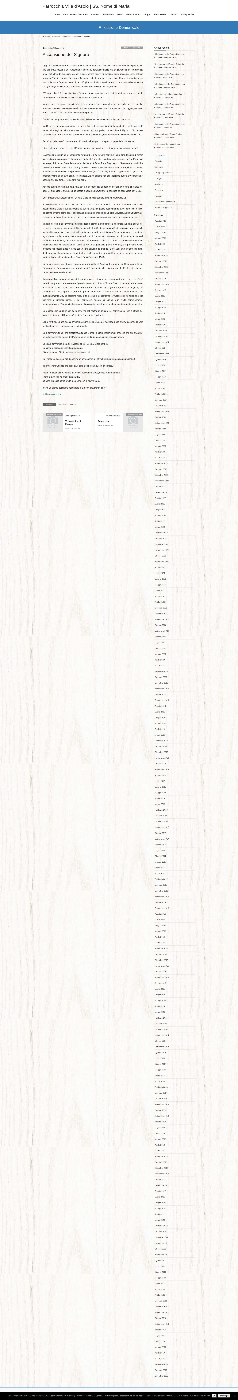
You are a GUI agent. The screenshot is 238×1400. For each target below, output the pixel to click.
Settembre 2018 (162, 769)
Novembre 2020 (162, 619)
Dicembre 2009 (161, 1376)
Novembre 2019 (162, 689)
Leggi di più (224, 1396)
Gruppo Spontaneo (163, 173)
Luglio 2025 (160, 296)
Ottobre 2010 (160, 1318)
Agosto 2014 (160, 1052)
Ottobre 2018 (160, 764)
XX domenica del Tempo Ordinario (169, 64)
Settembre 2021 (162, 561)
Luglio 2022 (160, 504)
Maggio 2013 (160, 1139)
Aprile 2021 (160, 590)
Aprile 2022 (160, 521)
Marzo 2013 (160, 1151)
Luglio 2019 (160, 712)
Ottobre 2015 (160, 972)
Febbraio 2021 (161, 602)
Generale (159, 167)
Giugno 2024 (160, 371)
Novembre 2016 (162, 897)
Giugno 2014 (160, 1064)
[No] (234, 1396)
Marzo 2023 (160, 457)
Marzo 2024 (160, 388)
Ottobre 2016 (160, 902)
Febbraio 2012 (161, 1226)
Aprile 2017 (160, 868)
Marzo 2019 (160, 735)
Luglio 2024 (160, 365)
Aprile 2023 (160, 452)
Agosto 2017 (160, 845)
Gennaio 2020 (161, 677)
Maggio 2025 (160, 307)
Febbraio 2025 (161, 325)
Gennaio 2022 (161, 538)
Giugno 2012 (160, 1203)
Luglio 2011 (160, 1266)
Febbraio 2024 (161, 394)
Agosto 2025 (160, 290)
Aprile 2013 (160, 1145)
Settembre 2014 (162, 1047)
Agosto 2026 (160, 221)
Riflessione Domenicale (132, 48)
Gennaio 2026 (161, 261)
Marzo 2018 (160, 804)
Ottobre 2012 (160, 1179)
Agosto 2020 (160, 637)
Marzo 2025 (160, 319)
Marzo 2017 (160, 873)
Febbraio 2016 (161, 948)
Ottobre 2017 (160, 833)
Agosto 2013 (160, 1122)
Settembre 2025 (162, 284)
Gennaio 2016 (161, 954)
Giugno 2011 (160, 1272)
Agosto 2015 (160, 983)
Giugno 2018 (160, 787)
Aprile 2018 (160, 798)
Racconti (158, 196)
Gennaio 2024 (161, 400)
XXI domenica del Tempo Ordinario (169, 54)
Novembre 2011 (162, 1243)
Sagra (159, 178)
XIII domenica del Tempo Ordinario (169, 134)
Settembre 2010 (162, 1324)
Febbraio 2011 (161, 1295)
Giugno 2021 (160, 579)
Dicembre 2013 (161, 1099)
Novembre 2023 (162, 411)
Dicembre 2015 (161, 960)
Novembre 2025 (162, 273)
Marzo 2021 (160, 596)
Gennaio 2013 (161, 1162)
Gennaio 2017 (161, 885)
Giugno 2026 (160, 232)
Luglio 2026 (160, 227)
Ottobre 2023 (160, 417)
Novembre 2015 (162, 966)
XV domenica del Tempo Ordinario (169, 114)
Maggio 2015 (160, 1000)
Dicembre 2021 (161, 544)
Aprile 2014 (160, 1076)
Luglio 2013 (160, 1127)
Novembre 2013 (162, 1104)
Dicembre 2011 (161, 1237)
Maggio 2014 (160, 1070)
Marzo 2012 (160, 1220)
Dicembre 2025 (161, 267)
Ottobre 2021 (160, 556)
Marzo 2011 (160, 1289)
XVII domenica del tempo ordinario (169, 94)
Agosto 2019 (160, 706)
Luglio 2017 (160, 850)
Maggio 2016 (160, 931)
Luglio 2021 (160, 573)
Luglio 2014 (160, 1058)
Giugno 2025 (160, 302)
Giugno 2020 (160, 648)
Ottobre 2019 (160, 694)
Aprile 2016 (160, 937)
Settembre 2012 (162, 1185)
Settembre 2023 (162, 423)
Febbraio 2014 (161, 1087)
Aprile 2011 (160, 1283)
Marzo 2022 (160, 527)
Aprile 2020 (160, 660)
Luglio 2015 (160, 989)
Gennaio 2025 (161, 330)
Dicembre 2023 (161, 406)
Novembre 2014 (162, 1035)
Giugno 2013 (160, 1133)
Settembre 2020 (162, 631)
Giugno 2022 (160, 509)
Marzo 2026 (160, 250)
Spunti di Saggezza (163, 207)
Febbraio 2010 (161, 1364)
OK (214, 1396)
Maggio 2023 (160, 446)
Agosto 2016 (160, 914)
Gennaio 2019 (161, 746)
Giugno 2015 (160, 995)
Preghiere (159, 190)
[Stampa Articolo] (44, 394)
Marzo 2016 (160, 943)
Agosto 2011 (160, 1260)
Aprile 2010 (160, 1353)
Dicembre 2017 (161, 821)
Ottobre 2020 (160, 625)
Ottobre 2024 (160, 348)
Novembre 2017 (162, 827)
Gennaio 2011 (161, 1301)
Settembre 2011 (162, 1254)
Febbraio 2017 (161, 879)
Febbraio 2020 (161, 671)
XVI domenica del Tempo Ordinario (169, 104)
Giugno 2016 (160, 925)
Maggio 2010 (160, 1347)
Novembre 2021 (162, 550)
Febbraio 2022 (161, 533)
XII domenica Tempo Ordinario (167, 144)
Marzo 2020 (160, 665)
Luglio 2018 (160, 781)
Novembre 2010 (162, 1312)
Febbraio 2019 (161, 741)
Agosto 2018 (160, 775)
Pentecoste (103, 421)
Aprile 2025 (160, 313)
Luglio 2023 (160, 434)
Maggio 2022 (160, 515)
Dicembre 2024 (161, 336)
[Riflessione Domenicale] (53, 419)
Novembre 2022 (162, 481)
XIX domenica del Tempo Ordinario (169, 74)
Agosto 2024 (160, 359)
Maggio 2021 (160, 585)
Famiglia (158, 161)
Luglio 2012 (160, 1197)
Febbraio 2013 (161, 1156)
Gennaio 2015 (161, 1024)
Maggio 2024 (160, 377)
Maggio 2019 (160, 723)
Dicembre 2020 (161, 613)
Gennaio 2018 (161, 816)
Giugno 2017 (160, 856)
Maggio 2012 (160, 1208)
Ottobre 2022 (160, 486)
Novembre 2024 (162, 342)
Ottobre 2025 (160, 279)
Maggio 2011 (160, 1278)
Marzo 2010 (160, 1358)
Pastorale (159, 184)
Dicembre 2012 (161, 1168)
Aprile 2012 (160, 1214)
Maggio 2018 (160, 793)
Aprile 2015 (160, 1006)
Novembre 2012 (162, 1174)
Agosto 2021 (160, 567)
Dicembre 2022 (161, 475)
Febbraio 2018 (161, 810)
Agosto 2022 (160, 498)
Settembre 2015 (162, 977)
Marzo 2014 (160, 1081)
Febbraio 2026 (161, 255)
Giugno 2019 (160, 717)
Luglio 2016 (160, 920)
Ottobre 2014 (160, 1041)
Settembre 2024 (162, 354)
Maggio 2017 (160, 862)
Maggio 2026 (160, 238)
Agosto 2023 (160, 429)
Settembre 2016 (162, 908)
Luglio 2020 (160, 642)
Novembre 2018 (162, 758)
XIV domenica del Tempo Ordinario (169, 124)
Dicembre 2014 (161, 1029)
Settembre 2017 (162, 839)
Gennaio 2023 (161, 469)
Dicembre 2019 (161, 683)
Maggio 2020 (160, 654)
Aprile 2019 (160, 729)
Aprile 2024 (160, 382)
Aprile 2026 (160, 244)
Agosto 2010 (160, 1330)
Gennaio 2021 (161, 608)
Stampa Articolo (53, 394)
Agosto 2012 (160, 1191)
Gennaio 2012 (161, 1231)
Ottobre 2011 (160, 1249)
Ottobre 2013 (160, 1110)
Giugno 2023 (160, 440)
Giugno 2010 (160, 1341)
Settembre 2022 (162, 492)
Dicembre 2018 (161, 752)
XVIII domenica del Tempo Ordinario (169, 84)
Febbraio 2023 (161, 463)
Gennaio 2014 (161, 1093)
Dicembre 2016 (161, 891)
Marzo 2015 (160, 1012)
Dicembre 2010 (161, 1306)
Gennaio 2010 (161, 1370)
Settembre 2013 (162, 1116)
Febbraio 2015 (161, 1018)
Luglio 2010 (160, 1335)
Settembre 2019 (162, 700)
